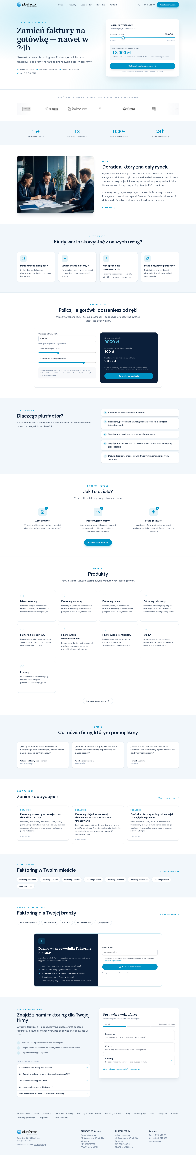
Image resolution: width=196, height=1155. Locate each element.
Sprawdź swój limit (96, 542)
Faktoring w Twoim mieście (89, 1113)
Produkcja (66, 922)
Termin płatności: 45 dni (49, 349)
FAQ (152, 1113)
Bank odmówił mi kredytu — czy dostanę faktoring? (53, 1093)
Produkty (72, 5)
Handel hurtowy (84, 922)
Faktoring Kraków (161, 879)
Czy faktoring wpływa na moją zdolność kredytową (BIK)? (53, 1074)
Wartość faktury (117, 34)
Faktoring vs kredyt (113, 1113)
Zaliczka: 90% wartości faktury (52, 359)
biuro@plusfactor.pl (158, 1141)
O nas (60, 5)
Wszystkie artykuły (167, 798)
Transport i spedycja (28, 922)
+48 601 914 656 (159, 1138)
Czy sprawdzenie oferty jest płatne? (53, 1067)
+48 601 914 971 (148, 5)
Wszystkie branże (168, 914)
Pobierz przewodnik (131, 967)
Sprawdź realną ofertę (129, 376)
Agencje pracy (103, 922)
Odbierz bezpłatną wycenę (140, 66)
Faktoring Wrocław (27, 879)
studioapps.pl (40, 1144)
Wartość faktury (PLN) (48, 334)
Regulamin (44, 1117)
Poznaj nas (107, 207)
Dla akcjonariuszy (60, 1117)
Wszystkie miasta (168, 871)
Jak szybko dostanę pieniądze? (53, 1080)
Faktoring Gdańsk (72, 879)
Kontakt (113, 5)
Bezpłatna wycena (167, 5)
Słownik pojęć (140, 1113)
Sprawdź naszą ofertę (96, 701)
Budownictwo (50, 922)
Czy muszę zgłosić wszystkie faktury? (53, 1087)
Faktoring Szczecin (50, 879)
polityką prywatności (113, 961)
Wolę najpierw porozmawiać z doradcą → (121, 1069)
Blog (128, 1113)
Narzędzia (101, 5)
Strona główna (23, 1113)
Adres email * (108, 947)
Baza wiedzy (86, 5)
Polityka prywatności (26, 1117)
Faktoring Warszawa (139, 879)
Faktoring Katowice (115, 879)
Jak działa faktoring (64, 1113)
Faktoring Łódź (25, 886)
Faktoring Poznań (93, 879)
